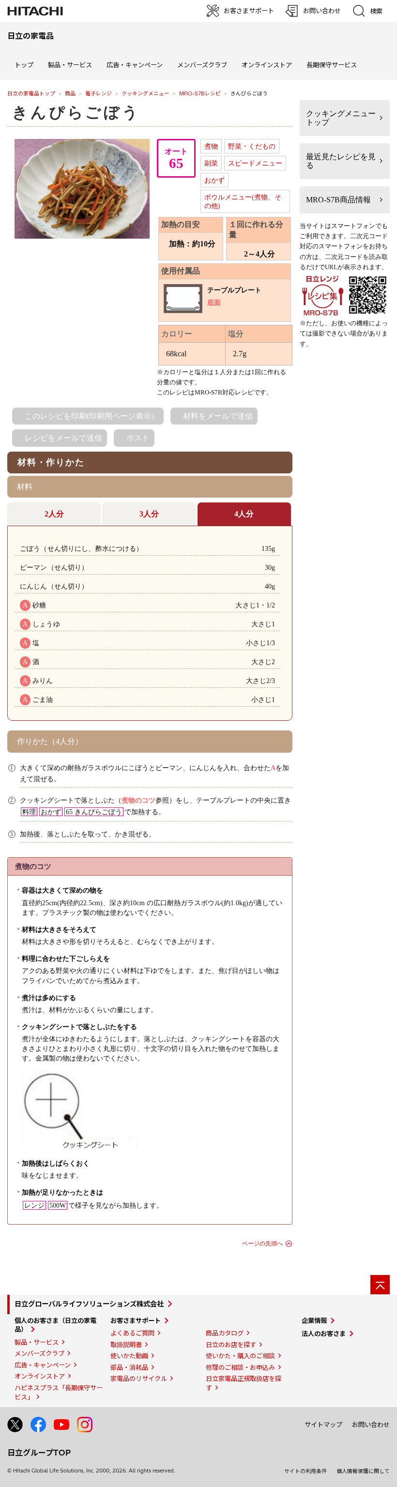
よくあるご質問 (132, 1333)
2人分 (54, 514)
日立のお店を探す (231, 1345)
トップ (24, 65)
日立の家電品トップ (31, 93)
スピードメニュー (255, 163)
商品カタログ (225, 1333)
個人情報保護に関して (363, 1471)
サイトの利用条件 (305, 1471)
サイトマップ (323, 1424)
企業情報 (314, 1320)
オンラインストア (267, 65)
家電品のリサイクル (138, 1378)
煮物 (211, 146)
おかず (214, 180)
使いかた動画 (129, 1356)
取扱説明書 (126, 1345)
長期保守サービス (331, 65)
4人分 (244, 514)
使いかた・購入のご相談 (240, 1356)
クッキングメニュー (145, 93)
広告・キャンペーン (43, 1365)
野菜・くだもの (251, 146)
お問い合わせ (371, 1424)
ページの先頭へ (262, 1243)
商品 (70, 93)
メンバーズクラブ (202, 65)
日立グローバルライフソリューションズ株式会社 (89, 1304)
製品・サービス (37, 1342)
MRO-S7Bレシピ (200, 93)
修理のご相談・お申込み (240, 1367)
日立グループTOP (39, 1452)
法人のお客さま (324, 1333)
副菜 (211, 163)
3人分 (149, 514)
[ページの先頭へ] (380, 1284)
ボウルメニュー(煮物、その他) (242, 201)
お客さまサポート (135, 1320)
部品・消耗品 (129, 1367)
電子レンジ (98, 93)
